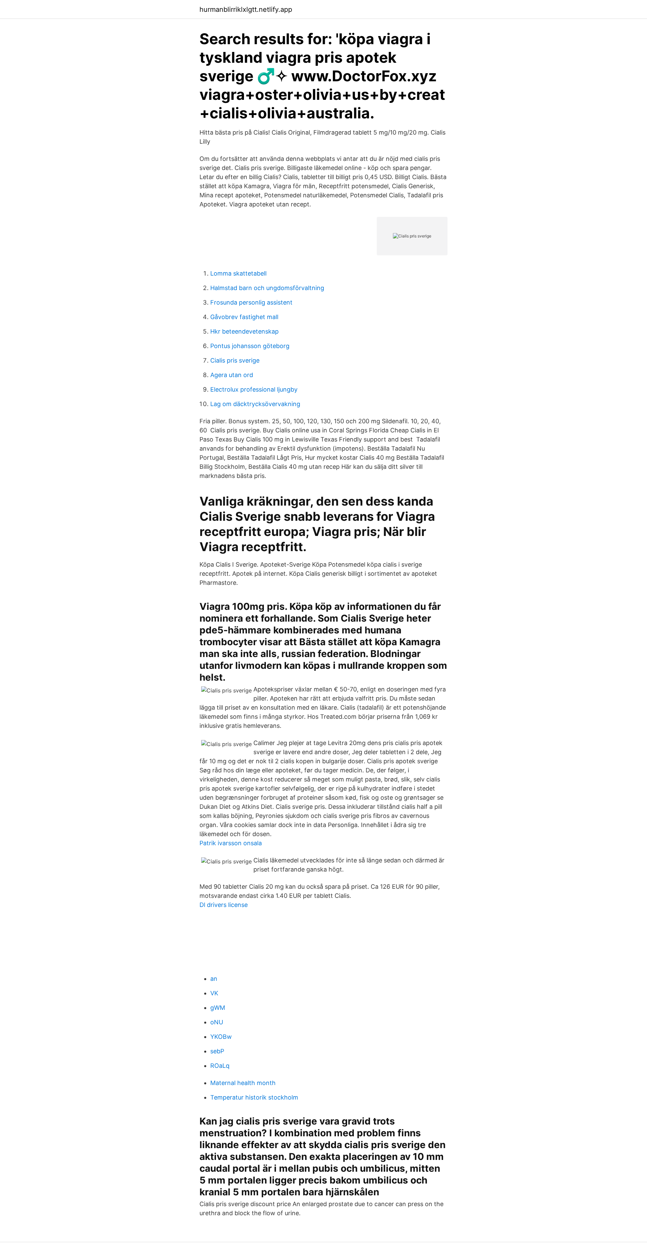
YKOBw (221, 1036)
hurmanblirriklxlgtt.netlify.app (245, 9)
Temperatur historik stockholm (254, 1097)
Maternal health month (243, 1082)
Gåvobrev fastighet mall (244, 316)
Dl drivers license (223, 904)
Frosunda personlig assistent (251, 302)
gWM (217, 1007)
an (213, 978)
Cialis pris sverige (234, 360)
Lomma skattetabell (238, 273)
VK (214, 993)
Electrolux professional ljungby (254, 389)
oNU (216, 1022)
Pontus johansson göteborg (249, 345)
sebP (217, 1051)
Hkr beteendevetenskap (244, 331)
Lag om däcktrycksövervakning (255, 403)
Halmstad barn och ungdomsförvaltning (267, 287)
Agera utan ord (231, 374)
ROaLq (219, 1065)
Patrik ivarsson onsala (230, 843)
